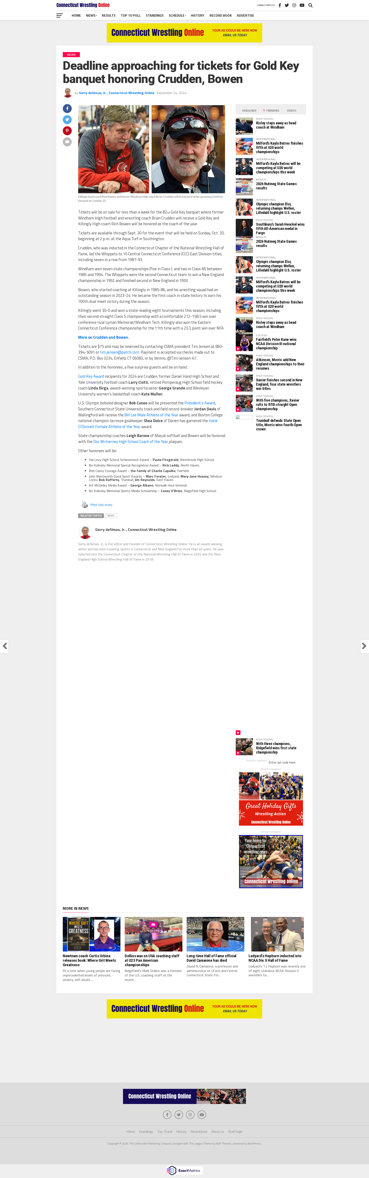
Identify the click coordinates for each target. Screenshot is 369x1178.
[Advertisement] (184, 1048)
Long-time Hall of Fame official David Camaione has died (211, 958)
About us (217, 1131)
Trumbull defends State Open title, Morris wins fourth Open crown (279, 424)
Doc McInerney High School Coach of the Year (130, 441)
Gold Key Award (91, 376)
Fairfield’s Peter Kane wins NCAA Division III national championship (276, 343)
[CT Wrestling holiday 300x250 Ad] (271, 824)
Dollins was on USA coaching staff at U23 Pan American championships (152, 960)
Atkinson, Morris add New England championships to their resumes (280, 363)
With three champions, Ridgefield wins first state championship (276, 747)
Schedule (176, 15)
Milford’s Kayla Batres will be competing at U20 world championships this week (278, 167)
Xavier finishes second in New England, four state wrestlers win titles (279, 384)
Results (109, 15)
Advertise (245, 15)
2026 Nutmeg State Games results (276, 186)
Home (76, 15)
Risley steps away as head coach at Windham (276, 125)
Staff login (235, 1131)
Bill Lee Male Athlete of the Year (151, 415)
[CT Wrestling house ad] (271, 887)
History (197, 15)
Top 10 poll (131, 15)
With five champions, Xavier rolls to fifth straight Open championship (277, 404)
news (111, 515)
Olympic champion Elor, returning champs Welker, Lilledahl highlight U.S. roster (278, 208)
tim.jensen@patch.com (119, 352)
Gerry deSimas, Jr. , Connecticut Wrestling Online (116, 92)
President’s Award (199, 403)
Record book (220, 15)
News (90, 15)
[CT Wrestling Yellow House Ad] (184, 41)
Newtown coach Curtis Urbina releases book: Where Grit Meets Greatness (89, 960)
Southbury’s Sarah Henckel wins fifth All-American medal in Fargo (280, 228)
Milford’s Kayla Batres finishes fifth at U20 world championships (279, 147)
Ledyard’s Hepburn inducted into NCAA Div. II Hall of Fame (275, 958)
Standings (155, 15)
